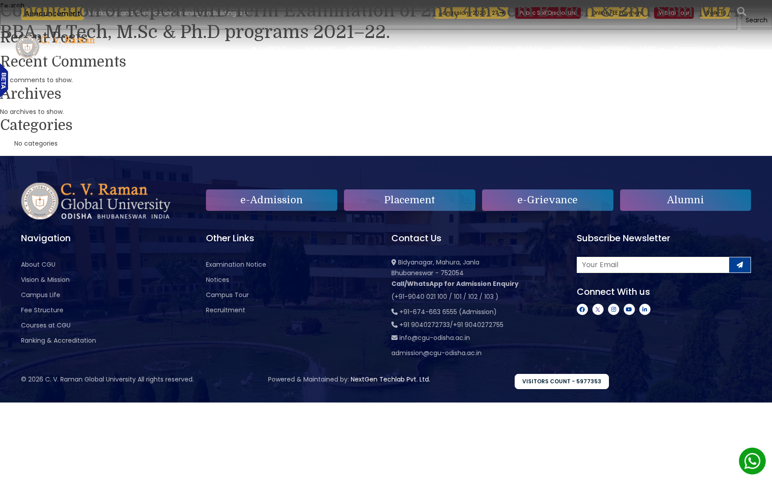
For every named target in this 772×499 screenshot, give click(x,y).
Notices (217, 279)
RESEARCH (615, 48)
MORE (727, 48)
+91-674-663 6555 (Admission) (448, 311)
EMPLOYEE (567, 48)
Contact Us (691, 48)
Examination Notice (236, 264)
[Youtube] (629, 309)
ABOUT (276, 48)
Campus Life (40, 294)
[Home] (253, 49)
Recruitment (225, 310)
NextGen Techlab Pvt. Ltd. (390, 379)
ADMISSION (362, 48)
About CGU (38, 264)
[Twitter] (598, 309)
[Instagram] (613, 309)
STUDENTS (434, 48)
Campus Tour (227, 294)
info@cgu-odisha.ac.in (434, 337)
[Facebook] (582, 309)
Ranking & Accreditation (58, 340)
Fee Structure (42, 310)
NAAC (647, 48)
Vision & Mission (45, 279)
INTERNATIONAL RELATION (505, 48)
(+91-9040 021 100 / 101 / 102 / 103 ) (445, 296)
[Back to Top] (756, 486)
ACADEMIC (321, 48)
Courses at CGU (46, 325)
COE (403, 48)
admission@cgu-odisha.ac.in (436, 352)
